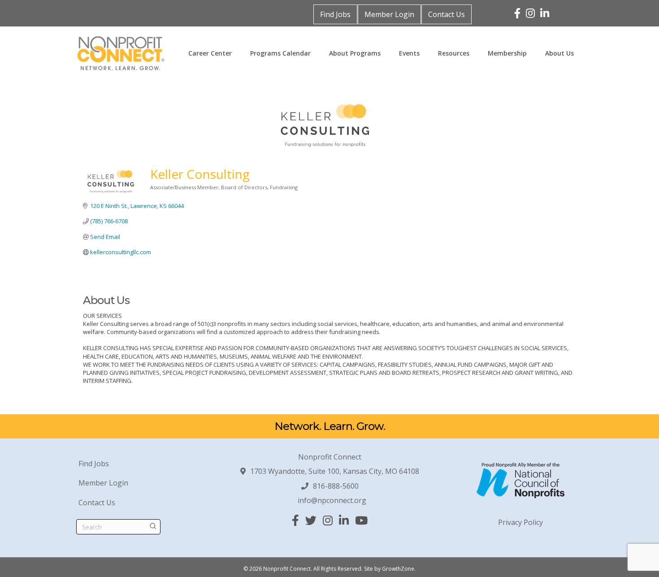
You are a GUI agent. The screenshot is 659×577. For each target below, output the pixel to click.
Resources (453, 53)
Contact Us (446, 14)
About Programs (355, 53)
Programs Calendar (280, 53)
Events (409, 53)
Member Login (389, 14)
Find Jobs (335, 14)
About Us (559, 53)
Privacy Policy (520, 522)
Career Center (210, 53)
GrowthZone (398, 569)
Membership (507, 53)
